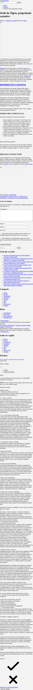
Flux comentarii (8, 316)
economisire (11, 359)
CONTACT (8, 327)
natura (15, 359)
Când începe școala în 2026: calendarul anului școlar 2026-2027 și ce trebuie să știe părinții (18, 259)
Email (2, 227)
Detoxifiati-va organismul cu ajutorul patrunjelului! (14, 198)
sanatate (22, 359)
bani (1, 359)
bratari (6, 164)
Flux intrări (7, 314)
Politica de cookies (9, 372)
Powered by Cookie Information (9, 687)
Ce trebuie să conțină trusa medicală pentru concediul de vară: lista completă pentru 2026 (18, 272)
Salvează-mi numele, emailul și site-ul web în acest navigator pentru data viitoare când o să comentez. (15, 234)
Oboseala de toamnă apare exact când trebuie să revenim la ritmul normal (17, 256)
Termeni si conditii (20, 325)
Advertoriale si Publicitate (7, 325)
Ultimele (6, 305)
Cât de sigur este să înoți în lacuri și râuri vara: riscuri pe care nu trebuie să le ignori (18, 275)
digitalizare (6, 359)
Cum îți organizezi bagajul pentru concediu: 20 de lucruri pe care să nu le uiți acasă (17, 265)
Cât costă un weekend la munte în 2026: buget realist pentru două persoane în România (18, 284)
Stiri (5, 302)
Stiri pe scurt (7, 304)
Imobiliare (6, 297)
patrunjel (18, 359)
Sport (5, 301)
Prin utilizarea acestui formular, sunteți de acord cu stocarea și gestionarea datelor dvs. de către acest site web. (16, 240)
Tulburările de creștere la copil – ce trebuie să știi (13, 196)
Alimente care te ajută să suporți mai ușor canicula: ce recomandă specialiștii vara (18, 278)
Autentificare (7, 313)
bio (2, 359)
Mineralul (2, 68)
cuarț (25, 68)
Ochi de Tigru (28, 164)
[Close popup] (0, 367)
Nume (2, 223)
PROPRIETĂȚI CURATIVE (13, 85)
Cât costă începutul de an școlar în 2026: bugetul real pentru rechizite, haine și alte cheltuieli (18, 262)
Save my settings (5, 689)
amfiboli (26, 76)
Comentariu (4, 209)
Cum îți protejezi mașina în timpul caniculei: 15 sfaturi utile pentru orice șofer (17, 281)
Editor (25, 20)
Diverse (6, 194)
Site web (2, 230)
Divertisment (12, 194)
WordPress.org (8, 317)
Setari (5, 370)
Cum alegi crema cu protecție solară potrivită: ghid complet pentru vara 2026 (17, 268)
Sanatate (6, 299)
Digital (5, 293)
